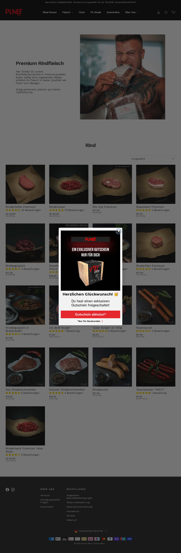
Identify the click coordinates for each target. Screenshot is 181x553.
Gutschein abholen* (90, 314)
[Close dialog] (118, 231)
